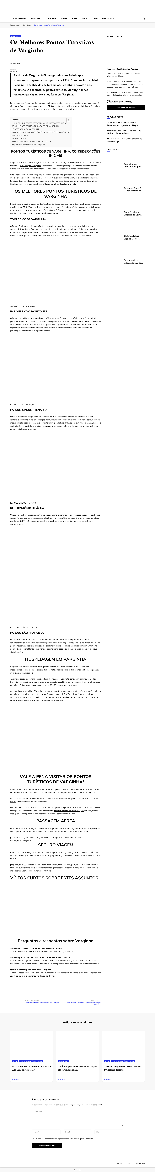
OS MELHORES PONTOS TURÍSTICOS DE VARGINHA (35, 126)
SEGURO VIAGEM (19, 138)
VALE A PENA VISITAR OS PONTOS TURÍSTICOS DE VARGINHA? (40, 132)
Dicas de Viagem (19, 18)
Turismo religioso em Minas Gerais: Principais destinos (122, 1068)
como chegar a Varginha (30, 165)
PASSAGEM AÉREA (20, 135)
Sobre (74, 18)
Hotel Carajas (35, 679)
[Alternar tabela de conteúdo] (67, 120)
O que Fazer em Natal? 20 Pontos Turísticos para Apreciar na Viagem (122, 124)
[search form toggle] (144, 19)
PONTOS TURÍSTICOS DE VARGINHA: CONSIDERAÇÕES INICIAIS (40, 123)
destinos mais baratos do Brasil (49, 700)
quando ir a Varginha (86, 792)
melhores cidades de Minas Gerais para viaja (55, 184)
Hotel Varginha (35, 691)
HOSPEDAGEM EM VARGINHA (25, 129)
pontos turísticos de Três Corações (69, 810)
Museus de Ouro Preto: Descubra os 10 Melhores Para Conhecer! (124, 132)
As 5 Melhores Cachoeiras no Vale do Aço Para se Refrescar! (31, 1068)
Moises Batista (15, 63)
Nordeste (52, 18)
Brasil (15, 1061)
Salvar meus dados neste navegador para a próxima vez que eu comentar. (64, 1139)
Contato (85, 18)
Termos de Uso (139, 1163)
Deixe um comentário (17, 71)
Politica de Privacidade (104, 18)
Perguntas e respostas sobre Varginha (28, 144)
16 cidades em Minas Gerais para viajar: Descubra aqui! (124, 140)
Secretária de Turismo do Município (37, 871)
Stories (64, 18)
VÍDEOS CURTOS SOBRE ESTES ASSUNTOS (31, 141)
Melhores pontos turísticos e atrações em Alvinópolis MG (77, 1068)
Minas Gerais (37, 18)
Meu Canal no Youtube (126, 107)
